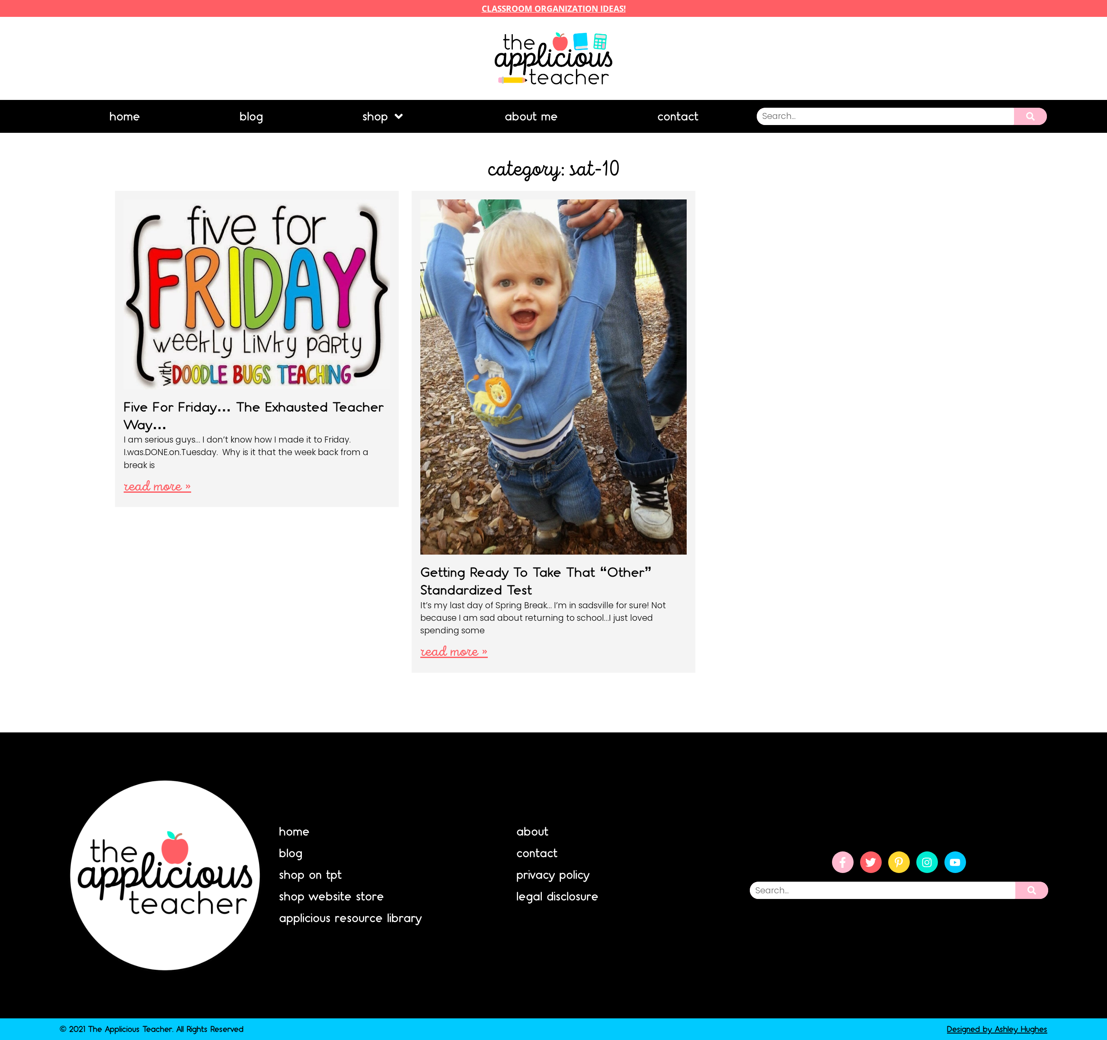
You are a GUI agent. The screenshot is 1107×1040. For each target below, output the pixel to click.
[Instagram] (927, 862)
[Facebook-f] (843, 862)
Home (124, 116)
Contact (677, 116)
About (532, 831)
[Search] (1030, 116)
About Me (531, 116)
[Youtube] (955, 862)
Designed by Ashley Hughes (997, 1029)
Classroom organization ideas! (554, 8)
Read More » (157, 486)
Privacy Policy (552, 874)
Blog (251, 116)
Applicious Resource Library (350, 918)
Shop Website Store (331, 896)
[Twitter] (871, 862)
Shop (375, 116)
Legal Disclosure (557, 896)
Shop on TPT (310, 874)
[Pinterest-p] (899, 862)
